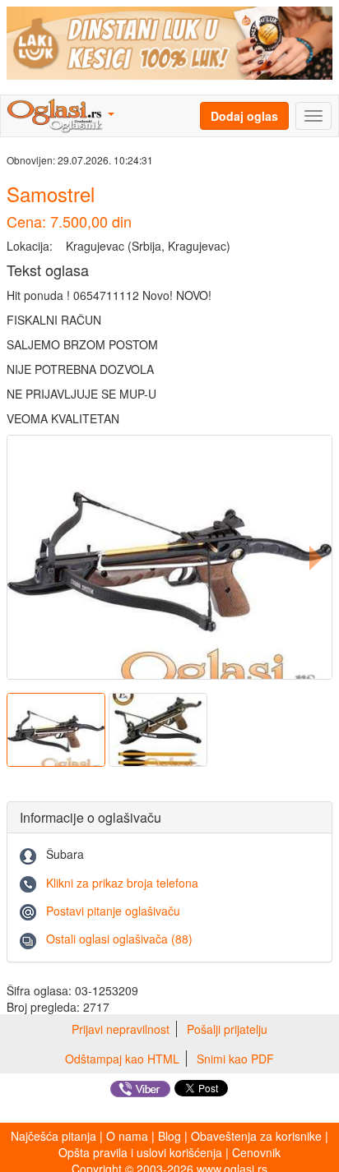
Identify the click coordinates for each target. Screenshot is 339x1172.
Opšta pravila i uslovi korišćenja (140, 1152)
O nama (127, 1136)
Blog (169, 1136)
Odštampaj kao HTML (122, 1058)
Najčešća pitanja (53, 1136)
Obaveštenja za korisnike (256, 1136)
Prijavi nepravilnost (121, 1029)
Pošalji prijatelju (227, 1029)
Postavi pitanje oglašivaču (113, 910)
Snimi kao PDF (235, 1058)
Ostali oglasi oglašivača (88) (119, 938)
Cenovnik (256, 1152)
